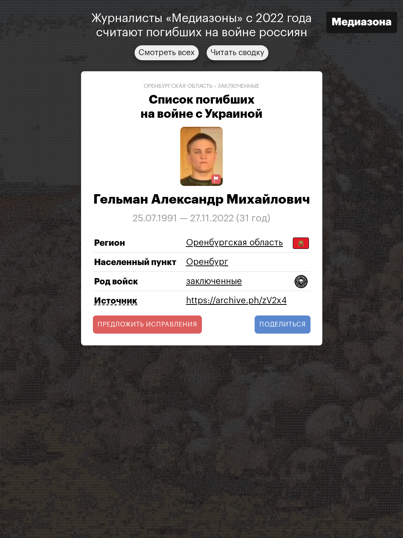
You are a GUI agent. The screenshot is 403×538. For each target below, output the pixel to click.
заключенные (238, 86)
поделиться (282, 324)
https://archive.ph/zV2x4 (236, 300)
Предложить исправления (147, 324)
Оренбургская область (178, 86)
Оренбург (207, 262)
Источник (115, 301)
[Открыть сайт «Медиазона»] (361, 23)
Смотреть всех (167, 53)
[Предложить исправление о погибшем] (216, 179)
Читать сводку (237, 53)
